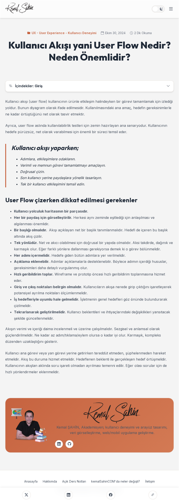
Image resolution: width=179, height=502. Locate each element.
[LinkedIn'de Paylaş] (68, 495)
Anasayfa (31, 481)
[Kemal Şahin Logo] (19, 9)
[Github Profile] (69, 444)
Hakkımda (50, 481)
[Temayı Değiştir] (158, 8)
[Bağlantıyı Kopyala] (152, 495)
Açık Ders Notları (74, 481)
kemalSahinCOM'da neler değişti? (115, 481)
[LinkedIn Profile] (59, 444)
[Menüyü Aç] (171, 9)
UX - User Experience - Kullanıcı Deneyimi (64, 33)
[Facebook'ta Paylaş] (110, 495)
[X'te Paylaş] (26, 495)
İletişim (150, 481)
